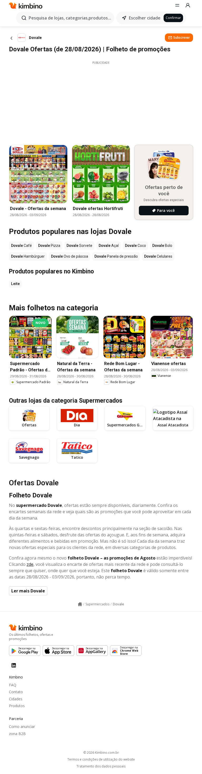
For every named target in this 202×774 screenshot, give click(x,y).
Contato (16, 691)
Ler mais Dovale (28, 591)
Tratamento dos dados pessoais (101, 766)
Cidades (15, 698)
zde (30, 564)
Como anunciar (22, 726)
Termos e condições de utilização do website (101, 759)
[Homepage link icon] (80, 604)
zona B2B (17, 733)
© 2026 (101, 752)
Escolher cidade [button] (144, 18)
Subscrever (181, 37)
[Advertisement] (101, 101)
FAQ (12, 684)
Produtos (17, 705)
